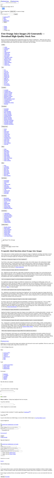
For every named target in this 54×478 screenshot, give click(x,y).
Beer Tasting (7, 173)
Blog (4, 358)
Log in (2, 435)
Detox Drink (7, 228)
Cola (5, 189)
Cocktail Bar (7, 101)
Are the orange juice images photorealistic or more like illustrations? (15, 309)
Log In (43, 417)
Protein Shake (7, 230)
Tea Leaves (6, 83)
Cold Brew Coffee (8, 57)
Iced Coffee (6, 56)
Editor (6, 20)
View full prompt (5, 245)
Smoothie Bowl (7, 116)
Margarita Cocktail (8, 96)
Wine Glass (6, 154)
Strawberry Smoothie (9, 120)
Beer (3, 163)
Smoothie (6, 110)
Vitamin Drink (7, 234)
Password (3, 428)
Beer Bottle (6, 168)
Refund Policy (6, 368)
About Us (5, 355)
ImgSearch (6, 17)
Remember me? (5, 430)
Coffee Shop (7, 61)
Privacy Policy (6, 366)
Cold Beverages (7, 214)
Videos (4, 19)
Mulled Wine (7, 203)
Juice (5, 130)
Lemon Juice (7, 136)
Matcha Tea (6, 76)
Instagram (5, 374)
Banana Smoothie (8, 119)
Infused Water (7, 232)
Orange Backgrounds (12, 306)
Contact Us (5, 354)
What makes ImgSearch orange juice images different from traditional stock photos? (19, 330)
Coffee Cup (6, 53)
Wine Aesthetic (7, 160)
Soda (5, 183)
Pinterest (5, 377)
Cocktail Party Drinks (9, 102)
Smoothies (4, 106)
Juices (5, 29)
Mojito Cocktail (7, 97)
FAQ (4, 359)
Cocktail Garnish (8, 100)
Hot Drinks (4, 195)
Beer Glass (6, 170)
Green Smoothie (7, 114)
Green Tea (6, 72)
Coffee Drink (7, 54)
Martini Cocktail (7, 95)
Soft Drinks (4, 178)
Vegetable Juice (7, 137)
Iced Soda (6, 193)
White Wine (6, 151)
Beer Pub (6, 174)
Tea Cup (6, 81)
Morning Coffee (7, 59)
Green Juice (6, 139)
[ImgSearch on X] (1, 409)
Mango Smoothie (8, 117)
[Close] (1, 394)
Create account (4, 437)
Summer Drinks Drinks (27, 326)
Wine (3, 146)
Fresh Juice (6, 131)
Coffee (3, 44)
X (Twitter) (5, 375)
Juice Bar (6, 144)
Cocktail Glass (7, 91)
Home (5, 26)
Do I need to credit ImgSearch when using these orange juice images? (16, 289)
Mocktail (6, 103)
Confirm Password (5, 451)
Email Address (4, 427)
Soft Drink (6, 181)
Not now (2, 476)
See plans (7, 476)
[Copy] (14, 391)
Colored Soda (7, 184)
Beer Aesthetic (7, 175)
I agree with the (8, 452)
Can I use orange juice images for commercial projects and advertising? (16, 279)
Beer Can (6, 169)
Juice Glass (6, 141)
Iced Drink (6, 219)
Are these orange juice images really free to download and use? (15, 269)
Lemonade (6, 218)
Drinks (5, 27)
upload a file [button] (12, 11)
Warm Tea (6, 204)
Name (2, 446)
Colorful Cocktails (8, 92)
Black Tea (6, 73)
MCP (4, 18)
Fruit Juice (6, 132)
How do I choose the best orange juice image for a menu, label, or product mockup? (19, 299)
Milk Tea (6, 78)
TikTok (5, 379)
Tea (2, 67)
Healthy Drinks (5, 224)
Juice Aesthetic (7, 142)
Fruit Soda (6, 192)
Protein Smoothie (8, 115)
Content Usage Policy (8, 364)
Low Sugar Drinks (8, 236)
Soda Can (6, 185)
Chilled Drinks (7, 222)
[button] (5, 22)
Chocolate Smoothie (8, 121)
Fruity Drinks (7, 220)
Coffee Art (6, 63)
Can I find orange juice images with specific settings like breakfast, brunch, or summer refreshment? (22, 320)
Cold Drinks (4, 210)
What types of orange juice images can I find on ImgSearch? (14, 259)
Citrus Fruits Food (20, 267)
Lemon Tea (6, 77)
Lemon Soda (7, 190)
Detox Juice (6, 140)
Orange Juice (4, 126)
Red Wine (6, 150)
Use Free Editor (38, 417)
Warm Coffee (7, 205)
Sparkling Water (7, 188)
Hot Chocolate (7, 200)
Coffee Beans (7, 52)
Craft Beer (6, 166)
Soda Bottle (6, 186)
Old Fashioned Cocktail (9, 98)
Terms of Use (6, 367)
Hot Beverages (7, 199)
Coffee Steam (7, 64)
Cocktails (4, 87)
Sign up (2, 455)
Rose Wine (6, 153)
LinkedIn (5, 376)
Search (15, 14)
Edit (10, 246)
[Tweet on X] (1, 386)
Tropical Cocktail (8, 93)
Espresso (6, 49)
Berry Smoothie (7, 112)
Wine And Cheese (8, 158)
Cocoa (5, 202)
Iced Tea (6, 71)
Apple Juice (6, 135)
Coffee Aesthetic (7, 62)
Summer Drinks (7, 217)
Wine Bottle (6, 155)
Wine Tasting (7, 156)
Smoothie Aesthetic (8, 122)
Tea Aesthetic (7, 85)
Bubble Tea (6, 80)
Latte (5, 51)
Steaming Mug (7, 207)
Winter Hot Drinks (8, 208)
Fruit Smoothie (7, 111)
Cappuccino (6, 48)
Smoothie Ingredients (9, 124)
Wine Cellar (6, 159)
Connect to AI (6, 356)
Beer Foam (6, 171)
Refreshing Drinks (8, 215)
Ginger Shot (6, 233)
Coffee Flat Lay (7, 58)
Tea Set (5, 82)
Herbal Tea (6, 74)
